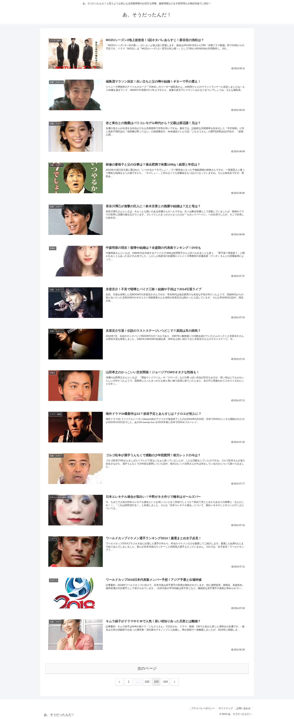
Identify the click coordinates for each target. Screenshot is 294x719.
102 (147, 681)
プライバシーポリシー (203, 708)
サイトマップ (225, 708)
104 (165, 681)
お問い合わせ (243, 708)
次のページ (147, 668)
